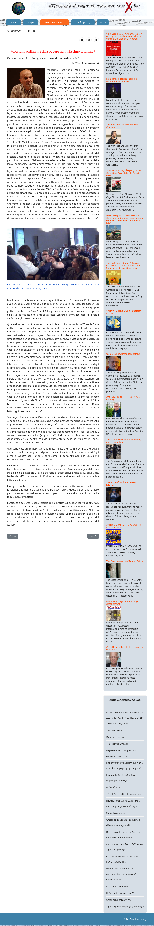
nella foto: (13, 284)
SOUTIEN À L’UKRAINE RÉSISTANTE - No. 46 (124, 312)
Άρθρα (30, 22)
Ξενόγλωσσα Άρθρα (54, 22)
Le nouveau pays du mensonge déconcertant (122, 602)
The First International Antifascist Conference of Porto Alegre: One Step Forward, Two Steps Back (123, 265)
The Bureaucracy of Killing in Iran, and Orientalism (123, 440)
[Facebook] (81, 39)
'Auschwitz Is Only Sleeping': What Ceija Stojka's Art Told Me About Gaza (123, 173)
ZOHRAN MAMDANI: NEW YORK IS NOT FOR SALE (123, 526)
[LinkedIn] (96, 39)
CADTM (102, 22)
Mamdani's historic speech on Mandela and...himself (121, 80)
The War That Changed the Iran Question (122, 125)
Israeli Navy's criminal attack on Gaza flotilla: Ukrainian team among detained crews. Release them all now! (124, 219)
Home (13, 22)
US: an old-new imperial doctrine (123, 353)
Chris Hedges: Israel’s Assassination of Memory (124, 648)
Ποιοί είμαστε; (82, 22)
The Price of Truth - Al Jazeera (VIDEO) (121, 483)
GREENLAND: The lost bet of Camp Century (123, 398)
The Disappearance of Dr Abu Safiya (124, 561)
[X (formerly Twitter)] (89, 39)
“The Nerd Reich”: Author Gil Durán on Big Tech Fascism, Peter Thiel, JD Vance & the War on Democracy (124, 36)
